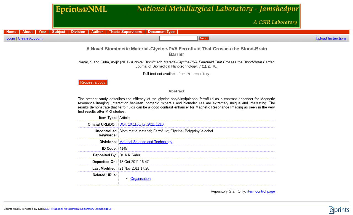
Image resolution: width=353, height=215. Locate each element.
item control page (261, 191)
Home (11, 32)
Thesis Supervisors (125, 32)
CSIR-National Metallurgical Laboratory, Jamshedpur (78, 208)
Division (78, 32)
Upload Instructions (331, 38)
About (27, 32)
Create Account (30, 38)
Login (10, 38)
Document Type (161, 32)
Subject (58, 32)
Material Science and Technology (145, 142)
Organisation (140, 179)
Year (42, 32)
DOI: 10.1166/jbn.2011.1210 (141, 124)
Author (97, 32)
